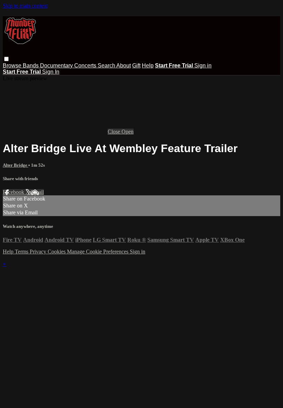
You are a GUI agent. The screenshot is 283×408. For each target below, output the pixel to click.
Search (107, 65)
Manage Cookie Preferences (98, 251)
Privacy (39, 251)
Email (37, 192)
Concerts (86, 65)
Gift (136, 65)
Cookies (57, 251)
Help (148, 65)
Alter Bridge (15, 165)
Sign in (203, 65)
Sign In (50, 72)
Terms (22, 251)
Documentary (57, 65)
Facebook (14, 192)
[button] (6, 59)
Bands (31, 65)
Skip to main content (25, 6)
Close (114, 132)
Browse (13, 65)
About (123, 65)
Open (127, 132)
